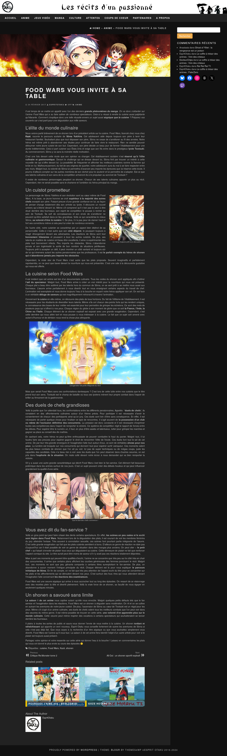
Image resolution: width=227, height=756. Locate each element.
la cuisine (42, 299)
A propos (163, 17)
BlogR (115, 749)
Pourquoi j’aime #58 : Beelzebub (53, 703)
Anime (25, 17)
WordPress (89, 749)
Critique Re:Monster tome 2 (43, 654)
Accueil (11, 17)
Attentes (93, 17)
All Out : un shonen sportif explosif (123, 654)
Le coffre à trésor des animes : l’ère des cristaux (198, 55)
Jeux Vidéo (42, 17)
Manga (60, 17)
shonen (69, 648)
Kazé (28, 136)
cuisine (43, 648)
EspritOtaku (56, 104)
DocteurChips (186, 59)
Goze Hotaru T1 (100, 703)
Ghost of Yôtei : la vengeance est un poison (195, 49)
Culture (75, 17)
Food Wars (53, 648)
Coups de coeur (116, 17)
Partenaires (142, 17)
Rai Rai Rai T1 (204, 66)
